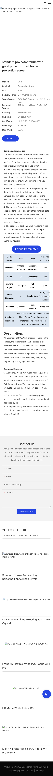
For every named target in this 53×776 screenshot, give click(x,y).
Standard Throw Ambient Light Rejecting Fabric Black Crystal (20, 577)
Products (23, 535)
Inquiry (10, 138)
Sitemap (39, 770)
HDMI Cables (10, 535)
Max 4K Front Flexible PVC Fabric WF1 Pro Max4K (25, 750)
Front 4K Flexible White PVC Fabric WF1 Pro (26, 665)
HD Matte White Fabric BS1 (18, 708)
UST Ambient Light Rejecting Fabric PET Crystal (26, 621)
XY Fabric (34, 535)
